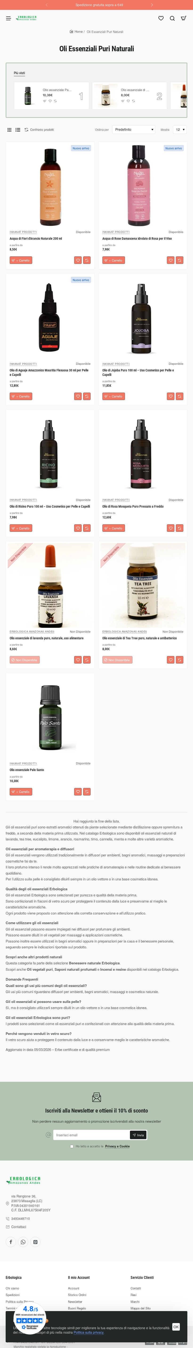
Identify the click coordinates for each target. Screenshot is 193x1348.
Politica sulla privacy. (89, 1332)
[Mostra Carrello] (183, 18)
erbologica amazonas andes (32, 631)
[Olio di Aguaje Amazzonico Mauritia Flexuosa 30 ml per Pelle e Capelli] (50, 317)
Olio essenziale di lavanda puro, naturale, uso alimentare (47, 638)
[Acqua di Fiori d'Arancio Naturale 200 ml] (50, 185)
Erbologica (14, 1277)
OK (176, 1326)
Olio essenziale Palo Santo (57, 90)
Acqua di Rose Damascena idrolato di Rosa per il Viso (137, 238)
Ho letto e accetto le (102, 1146)
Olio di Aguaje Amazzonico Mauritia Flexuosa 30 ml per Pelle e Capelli (49, 372)
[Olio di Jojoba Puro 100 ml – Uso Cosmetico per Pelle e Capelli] (143, 317)
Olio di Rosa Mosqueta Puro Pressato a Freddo (133, 506)
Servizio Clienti (142, 1277)
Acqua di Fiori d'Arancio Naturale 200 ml (36, 238)
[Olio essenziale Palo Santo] (28, 95)
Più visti (19, 73)
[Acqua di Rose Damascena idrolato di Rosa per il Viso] (143, 185)
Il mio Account (79, 1277)
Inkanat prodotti (23, 231)
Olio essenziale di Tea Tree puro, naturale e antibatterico (135, 90)
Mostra (165, 129)
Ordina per (102, 129)
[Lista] (18, 129)
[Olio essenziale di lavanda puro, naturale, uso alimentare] (50, 585)
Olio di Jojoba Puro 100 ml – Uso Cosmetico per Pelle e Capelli (138, 372)
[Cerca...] (172, 18)
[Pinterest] (35, 1242)
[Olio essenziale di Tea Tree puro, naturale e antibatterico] (106, 95)
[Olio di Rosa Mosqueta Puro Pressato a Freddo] (143, 453)
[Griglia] (9, 129)
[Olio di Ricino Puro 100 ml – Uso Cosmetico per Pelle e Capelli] (50, 453)
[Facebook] (11, 1242)
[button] (152, 4)
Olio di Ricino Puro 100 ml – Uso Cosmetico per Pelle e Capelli (50, 506)
